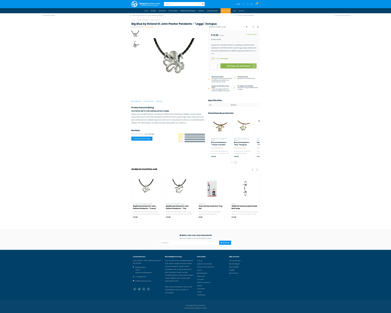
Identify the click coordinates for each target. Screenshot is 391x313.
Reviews (159, 101)
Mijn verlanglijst (234, 267)
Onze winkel (201, 289)
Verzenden (200, 279)
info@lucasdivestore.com (143, 281)
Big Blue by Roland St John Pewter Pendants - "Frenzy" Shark (144, 208)
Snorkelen (162, 11)
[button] (232, 162)
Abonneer (226, 243)
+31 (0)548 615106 (140, 277)
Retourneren (201, 276)
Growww (204, 308)
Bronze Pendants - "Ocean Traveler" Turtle (219, 144)
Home (146, 11)
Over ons (200, 261)
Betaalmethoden (202, 273)
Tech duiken (173, 11)
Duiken (153, 11)
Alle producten (233, 273)
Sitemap (199, 286)
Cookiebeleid (201, 295)
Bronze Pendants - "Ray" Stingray (242, 143)
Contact (199, 292)
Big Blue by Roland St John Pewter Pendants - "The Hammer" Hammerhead (177, 208)
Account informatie (235, 261)
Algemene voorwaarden (204, 264)
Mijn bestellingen (234, 264)
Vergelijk (231, 270)
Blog (234, 11)
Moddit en (199, 308)
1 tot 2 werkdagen (222, 58)
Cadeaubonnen (212, 11)
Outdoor (201, 11)
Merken (241, 11)
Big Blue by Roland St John (217, 27)
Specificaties (149, 101)
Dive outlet (226, 11)
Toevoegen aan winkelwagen (238, 66)
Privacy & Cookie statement (205, 267)
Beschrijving (136, 101)
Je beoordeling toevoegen (141, 138)
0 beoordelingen (149, 27)
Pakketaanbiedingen (188, 11)
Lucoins (199, 270)
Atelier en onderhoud (203, 282)
